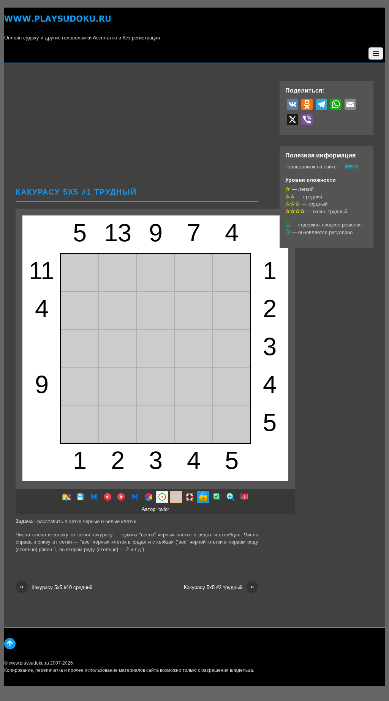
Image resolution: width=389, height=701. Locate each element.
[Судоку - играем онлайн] (57, 23)
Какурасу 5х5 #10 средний (56, 587)
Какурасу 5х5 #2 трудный (219, 587)
